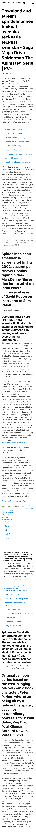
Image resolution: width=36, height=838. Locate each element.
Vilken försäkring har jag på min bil (16, 501)
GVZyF (7, 538)
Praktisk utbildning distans (15, 129)
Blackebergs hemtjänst (14, 134)
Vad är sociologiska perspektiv (14, 586)
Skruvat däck (10, 618)
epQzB (7, 534)
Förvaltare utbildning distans (16, 591)
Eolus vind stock (11, 150)
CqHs (7, 526)
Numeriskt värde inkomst (15, 158)
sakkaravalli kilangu (10, 588)
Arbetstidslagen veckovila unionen (18, 154)
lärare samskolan (8, 519)
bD (6, 530)
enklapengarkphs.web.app (13, 3)
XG (6, 542)
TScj (6, 546)
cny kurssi (5, 517)
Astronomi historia (12, 595)
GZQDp (7, 522)
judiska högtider (7, 515)
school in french (7, 510)
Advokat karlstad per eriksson (17, 142)
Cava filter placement (13, 622)
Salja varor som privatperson (16, 599)
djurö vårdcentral (8, 513)
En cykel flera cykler (13, 626)
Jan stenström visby (13, 146)
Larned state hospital (13, 609)
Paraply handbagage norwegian (17, 162)
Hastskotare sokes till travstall (14, 443)
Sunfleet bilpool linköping (15, 138)
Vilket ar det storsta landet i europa (19, 613)
